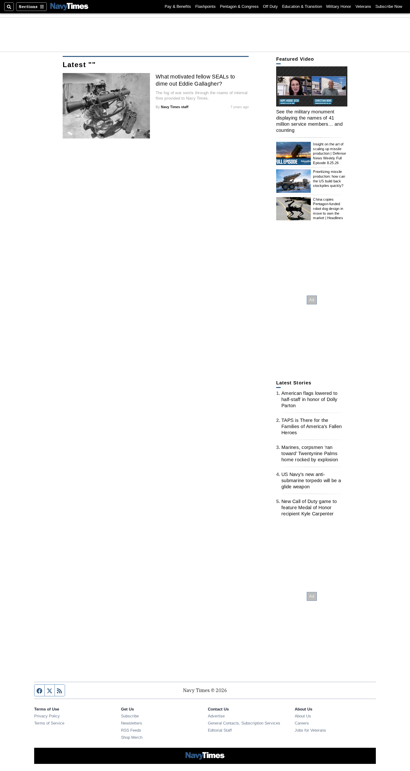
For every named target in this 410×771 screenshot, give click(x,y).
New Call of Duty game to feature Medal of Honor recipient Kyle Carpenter (309, 507)
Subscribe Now (388, 7)
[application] (311, 86)
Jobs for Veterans (310, 730)
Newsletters (131, 723)
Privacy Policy (47, 716)
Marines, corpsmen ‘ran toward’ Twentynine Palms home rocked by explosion (309, 453)
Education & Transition (302, 7)
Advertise (216, 716)
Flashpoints (205, 7)
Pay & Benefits (178, 7)
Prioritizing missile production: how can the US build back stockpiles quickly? (329, 179)
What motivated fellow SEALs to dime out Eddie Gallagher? (195, 80)
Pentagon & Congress (239, 7)
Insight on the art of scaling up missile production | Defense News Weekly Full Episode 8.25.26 (329, 153)
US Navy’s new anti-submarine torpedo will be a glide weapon (311, 480)
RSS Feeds (131, 730)
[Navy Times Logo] (69, 6)
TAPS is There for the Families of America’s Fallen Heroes (311, 426)
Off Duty (270, 7)
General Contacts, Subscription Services (244, 723)
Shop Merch (131, 737)
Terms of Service (49, 723)
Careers (302, 723)
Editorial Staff (220, 730)
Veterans (363, 7)
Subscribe (130, 716)
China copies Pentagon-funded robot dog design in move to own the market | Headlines (328, 208)
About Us (303, 716)
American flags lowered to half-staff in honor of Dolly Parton (309, 399)
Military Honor (338, 7)
